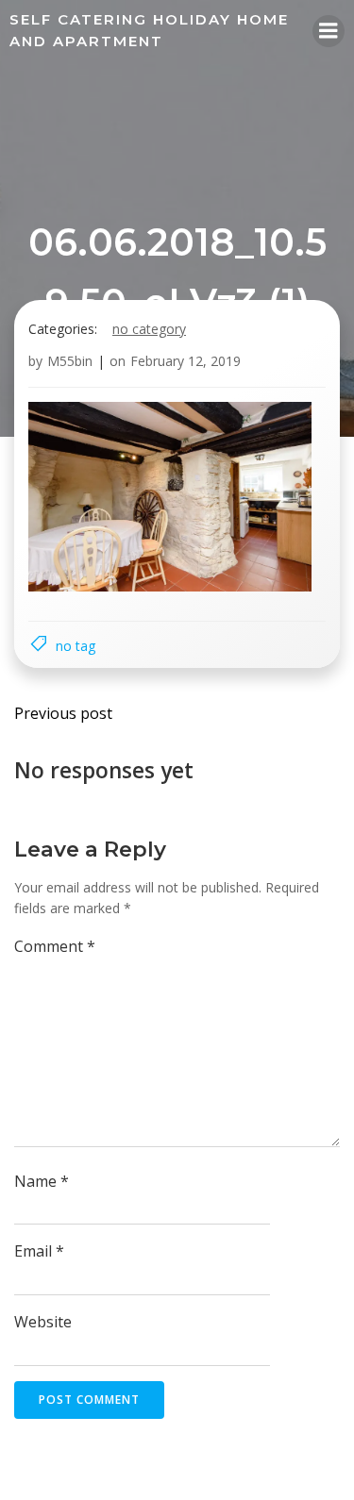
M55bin (70, 361)
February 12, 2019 (185, 361)
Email (39, 1251)
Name (41, 1181)
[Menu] (328, 31)
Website (43, 1321)
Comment (54, 946)
